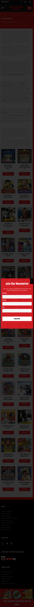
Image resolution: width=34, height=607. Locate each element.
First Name (4, 293)
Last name (4, 300)
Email (3, 307)
